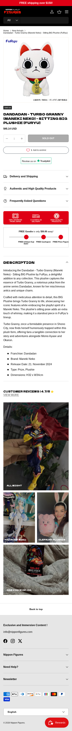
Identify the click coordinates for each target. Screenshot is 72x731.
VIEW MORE (11, 394)
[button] (59, 11)
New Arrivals (17, 31)
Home (6, 31)
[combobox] (36, 20)
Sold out (48, 138)
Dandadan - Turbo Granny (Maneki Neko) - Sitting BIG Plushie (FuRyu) (35, 33)
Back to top (36, 609)
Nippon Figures (18, 723)
